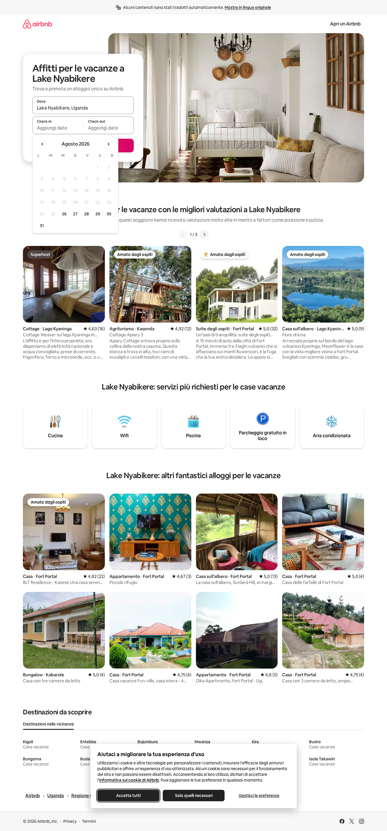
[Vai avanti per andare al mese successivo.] (108, 144)
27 (75, 213)
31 (42, 225)
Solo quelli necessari (193, 795)
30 (109, 213)
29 (97, 213)
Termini (89, 821)
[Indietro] (183, 234)
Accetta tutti (128, 795)
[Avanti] (204, 234)
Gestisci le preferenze (259, 795)
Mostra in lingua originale (248, 7)
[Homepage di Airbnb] (37, 24)
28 (86, 213)
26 (64, 213)
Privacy (69, 821)
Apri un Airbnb (345, 24)
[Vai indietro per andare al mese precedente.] (42, 144)
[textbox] (57, 127)
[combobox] (83, 107)
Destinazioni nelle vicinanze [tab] (48, 724)
